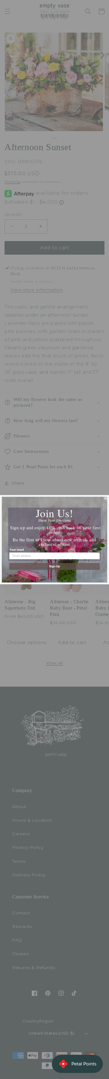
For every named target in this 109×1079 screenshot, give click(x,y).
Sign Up (54, 566)
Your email (16, 549)
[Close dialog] (105, 498)
